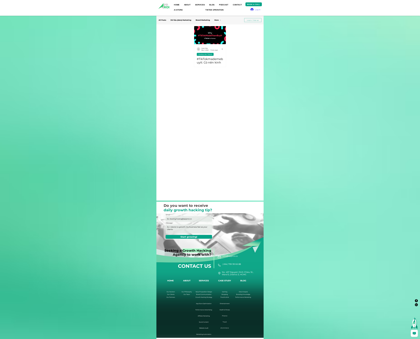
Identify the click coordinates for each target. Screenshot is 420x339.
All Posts (162, 20)
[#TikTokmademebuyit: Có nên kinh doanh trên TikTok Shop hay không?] (210, 35)
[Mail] (219, 257)
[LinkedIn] (416, 304)
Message (169, 223)
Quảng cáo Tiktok (205, 54)
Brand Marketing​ (203, 20)
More (216, 20)
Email (168, 214)
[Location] (219, 265)
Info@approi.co (230, 256)
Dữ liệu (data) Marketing (181, 20)
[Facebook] (416, 300)
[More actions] (223, 49)
